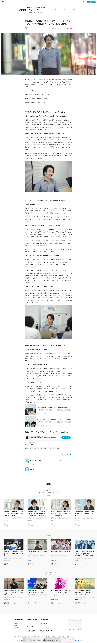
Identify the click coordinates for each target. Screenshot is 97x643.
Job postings (76, 9)
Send (79, 629)
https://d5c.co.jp (36, 12)
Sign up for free (91, 2)
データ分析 (37, 448)
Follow (30, 12)
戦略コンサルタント (29, 444)
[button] (18, 619)
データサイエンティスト (30, 442)
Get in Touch (72, 629)
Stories (70, 9)
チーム (31, 448)
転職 (27, 448)
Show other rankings (48, 574)
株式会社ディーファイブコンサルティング (39, 8)
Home (56, 9)
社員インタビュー (45, 448)
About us (61, 9)
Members (66, 9)
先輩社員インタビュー (48, 490)
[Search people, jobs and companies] (83, 2)
